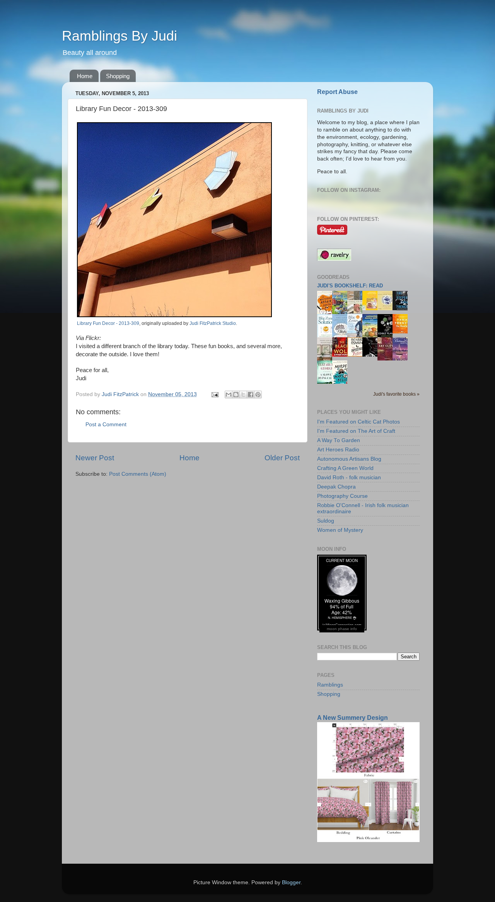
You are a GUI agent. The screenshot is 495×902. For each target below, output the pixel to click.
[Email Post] (214, 394)
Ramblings (330, 685)
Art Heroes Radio (338, 450)
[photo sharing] (174, 315)
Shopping (118, 76)
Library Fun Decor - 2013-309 (108, 323)
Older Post (282, 458)
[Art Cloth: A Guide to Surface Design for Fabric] (387, 359)
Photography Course (342, 496)
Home (84, 76)
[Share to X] (243, 394)
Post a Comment (105, 424)
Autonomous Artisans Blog (349, 459)
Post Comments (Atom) (137, 474)
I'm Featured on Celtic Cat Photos (358, 422)
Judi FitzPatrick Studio (212, 323)
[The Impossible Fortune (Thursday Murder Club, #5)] (357, 355)
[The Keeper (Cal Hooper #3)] (402, 308)
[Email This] (228, 394)
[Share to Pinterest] (258, 394)
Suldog (325, 521)
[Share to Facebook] (250, 394)
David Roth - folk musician (349, 477)
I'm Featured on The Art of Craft (356, 431)
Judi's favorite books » (396, 394)
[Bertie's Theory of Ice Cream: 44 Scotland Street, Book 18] (372, 308)
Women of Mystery (340, 530)
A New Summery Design (352, 717)
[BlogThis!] (236, 394)
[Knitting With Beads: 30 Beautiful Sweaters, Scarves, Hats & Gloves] (357, 311)
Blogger (291, 882)
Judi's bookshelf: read (350, 286)
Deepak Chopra (336, 487)
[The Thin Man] (372, 355)
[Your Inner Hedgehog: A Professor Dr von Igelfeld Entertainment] (387, 308)
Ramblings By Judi (119, 36)
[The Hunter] (402, 332)
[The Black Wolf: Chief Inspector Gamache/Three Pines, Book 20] (342, 355)
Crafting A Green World (345, 468)
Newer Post (94, 458)
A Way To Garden (338, 440)
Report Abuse (337, 92)
